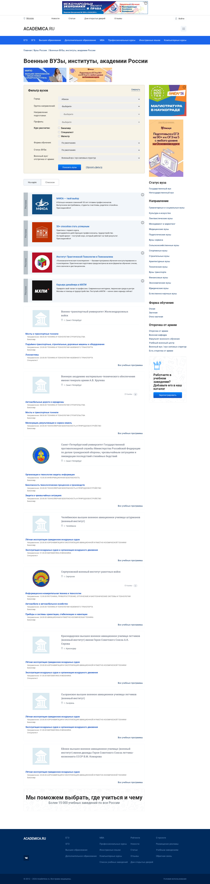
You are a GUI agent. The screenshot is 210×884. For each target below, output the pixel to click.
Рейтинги (135, 837)
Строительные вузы (159, 256)
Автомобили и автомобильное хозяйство (46, 604)
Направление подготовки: (41, 114)
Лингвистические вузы (161, 218)
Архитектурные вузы (159, 261)
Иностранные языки (149, 40)
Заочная (153, 312)
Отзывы (118, 18)
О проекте (161, 837)
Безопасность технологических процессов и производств (55, 485)
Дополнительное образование (80, 40)
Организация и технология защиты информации (50, 474)
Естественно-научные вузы (163, 293)
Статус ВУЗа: (40, 149)
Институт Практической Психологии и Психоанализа (84, 256)
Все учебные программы (130, 365)
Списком (50, 182)
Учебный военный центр (161, 343)
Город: (37, 98)
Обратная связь (164, 856)
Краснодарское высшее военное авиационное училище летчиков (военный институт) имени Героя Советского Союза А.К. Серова (100, 639)
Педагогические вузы (160, 234)
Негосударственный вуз (161, 192)
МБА (102, 40)
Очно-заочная (156, 316)
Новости (55, 18)
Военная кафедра (158, 335)
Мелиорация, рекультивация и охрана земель (48, 423)
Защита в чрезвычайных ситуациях (43, 495)
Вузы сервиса (156, 240)
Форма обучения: (42, 142)
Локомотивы (32, 354)
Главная (28, 50)
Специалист (67, 132)
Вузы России (40, 50)
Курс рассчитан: (42, 128)
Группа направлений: (44, 106)
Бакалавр (66, 128)
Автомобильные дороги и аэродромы (44, 402)
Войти (181, 18)
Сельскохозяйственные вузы (164, 245)
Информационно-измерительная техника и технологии (53, 593)
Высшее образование (50, 40)
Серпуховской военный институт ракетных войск (91, 571)
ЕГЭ (25, 40)
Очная (152, 309)
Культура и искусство (160, 213)
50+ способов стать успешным (72, 226)
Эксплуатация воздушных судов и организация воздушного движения (61, 550)
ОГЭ (33, 40)
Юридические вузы (159, 288)
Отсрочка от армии (158, 331)
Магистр (65, 136)
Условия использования (174, 879)
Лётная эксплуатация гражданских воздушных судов (52, 539)
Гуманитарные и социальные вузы (167, 207)
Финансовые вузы (158, 277)
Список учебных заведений (114, 862)
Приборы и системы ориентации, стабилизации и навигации (56, 614)
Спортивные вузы (158, 250)
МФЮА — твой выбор (67, 198)
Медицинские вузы (159, 229)
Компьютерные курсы (175, 40)
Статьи (72, 18)
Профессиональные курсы (121, 40)
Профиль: (39, 121)
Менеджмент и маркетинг (162, 224)
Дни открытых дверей (94, 18)
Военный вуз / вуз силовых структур (167, 346)
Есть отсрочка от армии (161, 350)
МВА (102, 837)
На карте (32, 182)
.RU (39, 28)
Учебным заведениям (167, 850)
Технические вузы (158, 267)
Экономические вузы (160, 283)
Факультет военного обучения (164, 339)
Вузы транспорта (157, 272)
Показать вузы (69, 167)
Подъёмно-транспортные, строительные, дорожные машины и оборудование (64, 344)
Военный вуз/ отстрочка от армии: (44, 158)
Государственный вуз (160, 188)
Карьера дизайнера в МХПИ (71, 284)
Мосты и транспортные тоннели (41, 334)
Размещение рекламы (167, 844)
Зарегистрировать (167, 395)
